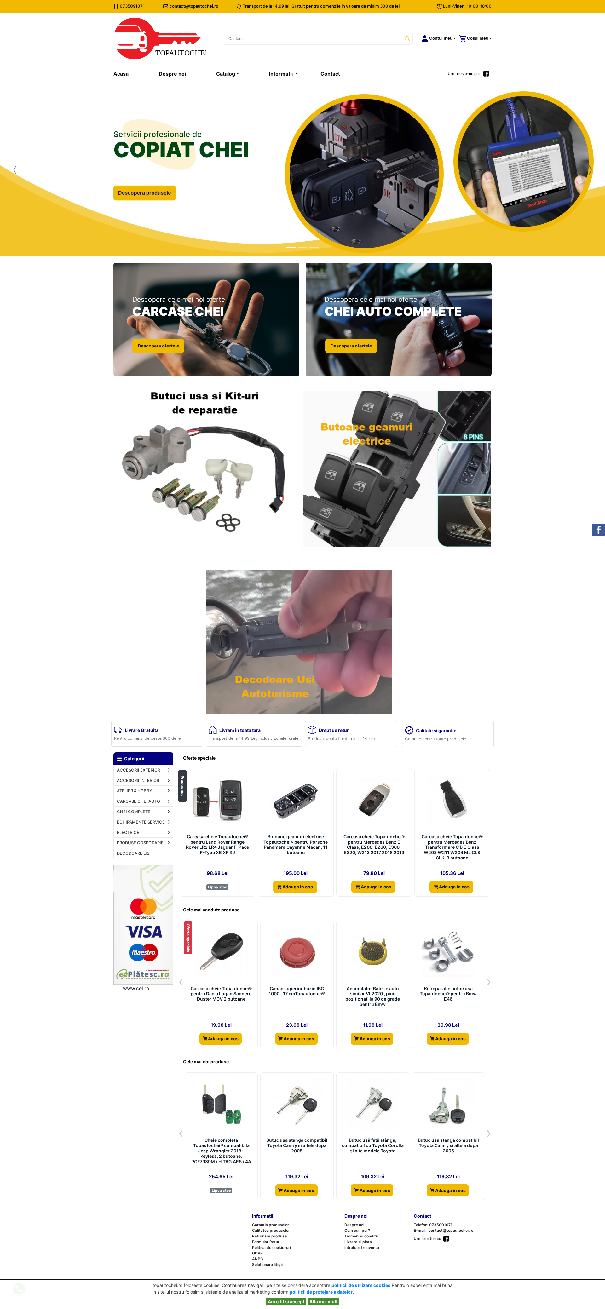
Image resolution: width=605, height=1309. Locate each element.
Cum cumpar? (357, 1230)
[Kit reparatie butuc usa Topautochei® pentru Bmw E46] (448, 953)
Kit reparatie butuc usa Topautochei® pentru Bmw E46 (448, 994)
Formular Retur (265, 1241)
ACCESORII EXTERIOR (138, 769)
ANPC (257, 1258)
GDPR (257, 1253)
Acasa (128, 73)
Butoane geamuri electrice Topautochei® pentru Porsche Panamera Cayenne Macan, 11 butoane (295, 844)
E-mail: (420, 1230)
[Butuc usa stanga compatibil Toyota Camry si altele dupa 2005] (297, 1104)
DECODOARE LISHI (135, 853)
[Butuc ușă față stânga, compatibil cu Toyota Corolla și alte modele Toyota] (372, 1104)
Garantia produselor (270, 1224)
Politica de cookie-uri (271, 1247)
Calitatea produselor (271, 1230)
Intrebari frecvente (361, 1247)
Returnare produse (269, 1236)
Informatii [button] (281, 74)
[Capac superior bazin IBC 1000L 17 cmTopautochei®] (297, 953)
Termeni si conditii (361, 1236)
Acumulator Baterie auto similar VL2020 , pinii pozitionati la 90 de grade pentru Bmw (372, 996)
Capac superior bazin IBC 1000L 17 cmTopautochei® (297, 991)
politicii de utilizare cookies (360, 1285)
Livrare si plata (358, 1241)
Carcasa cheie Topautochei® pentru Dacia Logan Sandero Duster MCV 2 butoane (221, 994)
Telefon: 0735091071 (433, 1224)
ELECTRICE (128, 832)
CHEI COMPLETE (133, 811)
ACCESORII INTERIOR (138, 780)
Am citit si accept (286, 1301)
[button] (437, 38)
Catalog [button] (225, 74)
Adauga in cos (297, 886)
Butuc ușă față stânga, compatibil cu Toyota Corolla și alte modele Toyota (373, 1145)
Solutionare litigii (267, 1264)
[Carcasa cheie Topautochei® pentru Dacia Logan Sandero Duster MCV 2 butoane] (221, 953)
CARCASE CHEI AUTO (138, 801)
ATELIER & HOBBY (134, 790)
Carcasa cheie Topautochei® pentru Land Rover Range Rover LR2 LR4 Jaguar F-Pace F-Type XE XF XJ (217, 844)
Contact (330, 74)
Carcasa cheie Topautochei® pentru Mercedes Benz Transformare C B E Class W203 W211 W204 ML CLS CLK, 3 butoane (452, 847)
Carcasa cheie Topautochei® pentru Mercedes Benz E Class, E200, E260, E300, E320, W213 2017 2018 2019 (374, 844)
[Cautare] (407, 38)
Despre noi (172, 74)
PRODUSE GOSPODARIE (140, 842)
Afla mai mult (323, 1301)
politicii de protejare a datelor (321, 1292)
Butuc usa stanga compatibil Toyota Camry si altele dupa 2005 (296, 1145)
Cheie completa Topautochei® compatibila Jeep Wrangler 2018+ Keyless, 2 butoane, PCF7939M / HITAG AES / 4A (221, 1151)
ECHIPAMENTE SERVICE (141, 821)
